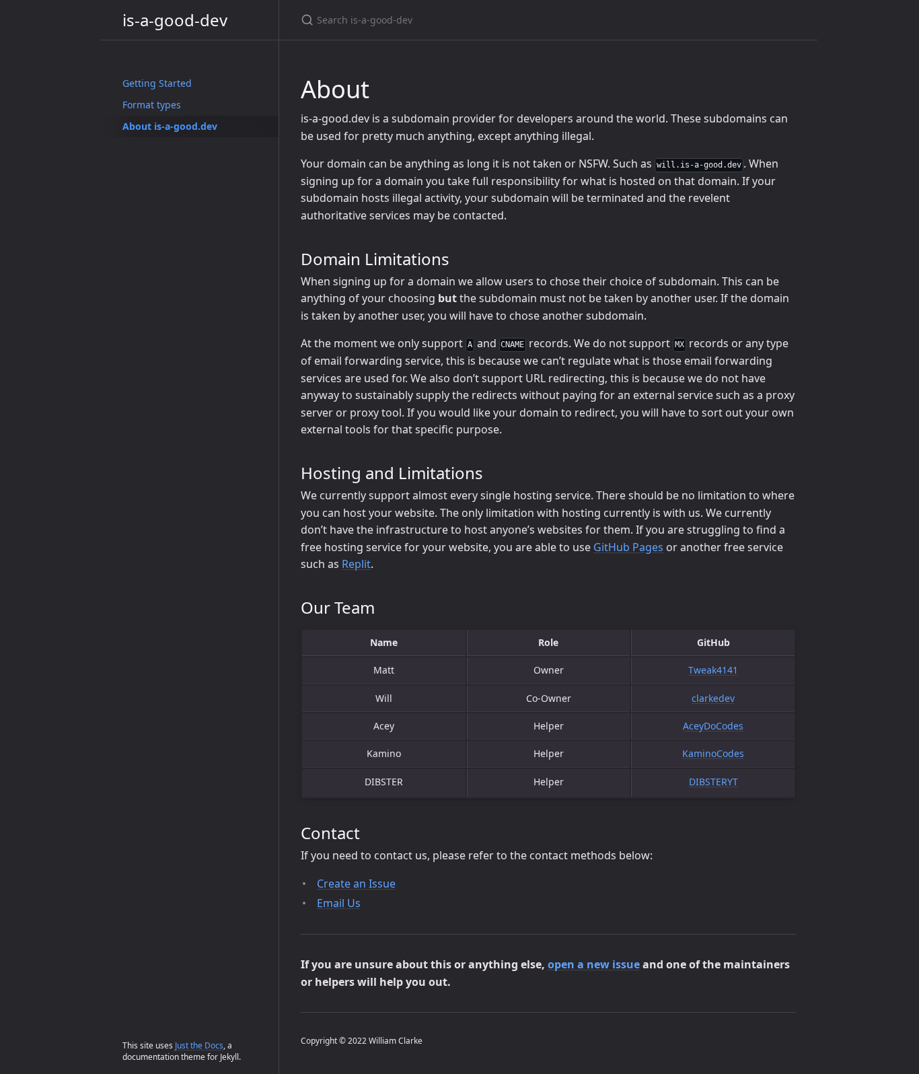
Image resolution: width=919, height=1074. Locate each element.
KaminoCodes (713, 753)
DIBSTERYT (713, 781)
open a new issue (594, 964)
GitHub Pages (628, 547)
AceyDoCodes (713, 725)
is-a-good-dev (174, 20)
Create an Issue (356, 883)
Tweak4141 (713, 670)
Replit (356, 564)
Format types (151, 104)
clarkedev (713, 698)
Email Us (339, 903)
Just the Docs (199, 1045)
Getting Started (157, 83)
